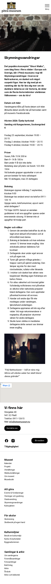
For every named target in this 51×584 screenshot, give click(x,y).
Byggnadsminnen (11, 542)
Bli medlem (39, 440)
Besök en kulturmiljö (12, 535)
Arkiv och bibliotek (12, 574)
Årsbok (7, 571)
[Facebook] (6, 441)
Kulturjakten (9, 505)
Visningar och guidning (14, 496)
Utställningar (9, 469)
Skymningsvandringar (13, 502)
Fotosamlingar (10, 562)
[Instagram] (13, 441)
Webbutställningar (12, 473)
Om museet (9, 476)
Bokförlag (8, 565)
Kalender (8, 463)
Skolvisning (9, 519)
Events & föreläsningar (14, 492)
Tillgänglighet (11, 446)
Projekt (7, 466)
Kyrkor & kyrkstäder (12, 539)
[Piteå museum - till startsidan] (11, 7)
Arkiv (6, 568)
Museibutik (9, 479)
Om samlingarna (11, 555)
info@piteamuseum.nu (19, 421)
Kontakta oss (12, 428)
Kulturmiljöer (11, 532)
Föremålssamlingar (12, 558)
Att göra (9, 489)
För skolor (10, 515)
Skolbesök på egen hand (14, 522)
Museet (8, 460)
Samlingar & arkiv (14, 552)
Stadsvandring (10, 499)
